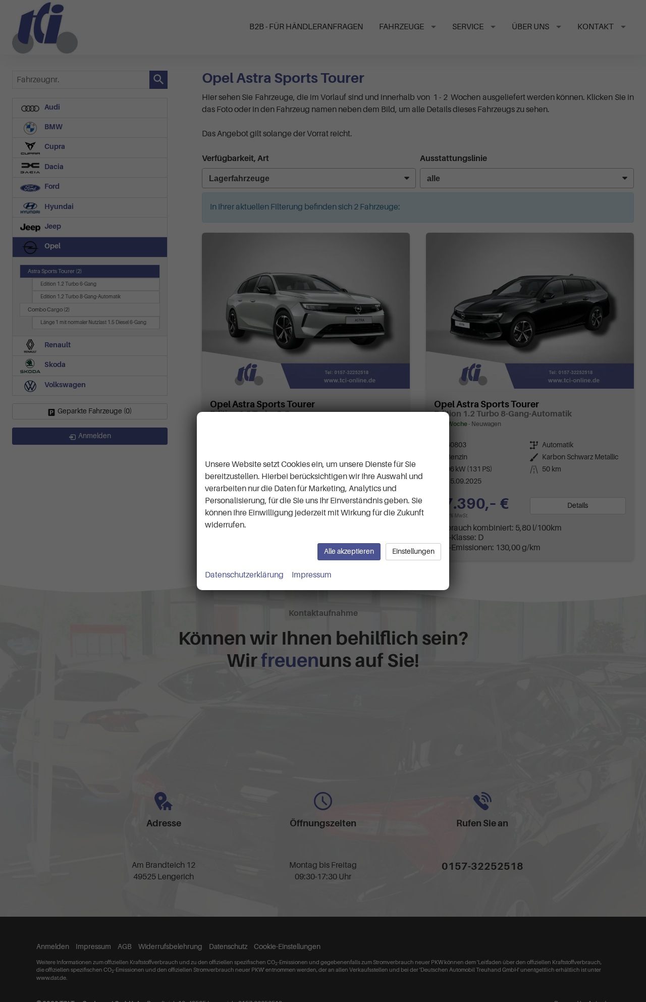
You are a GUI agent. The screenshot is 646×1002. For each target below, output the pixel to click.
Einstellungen (413, 551)
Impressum (312, 574)
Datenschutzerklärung (244, 574)
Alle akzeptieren (349, 551)
